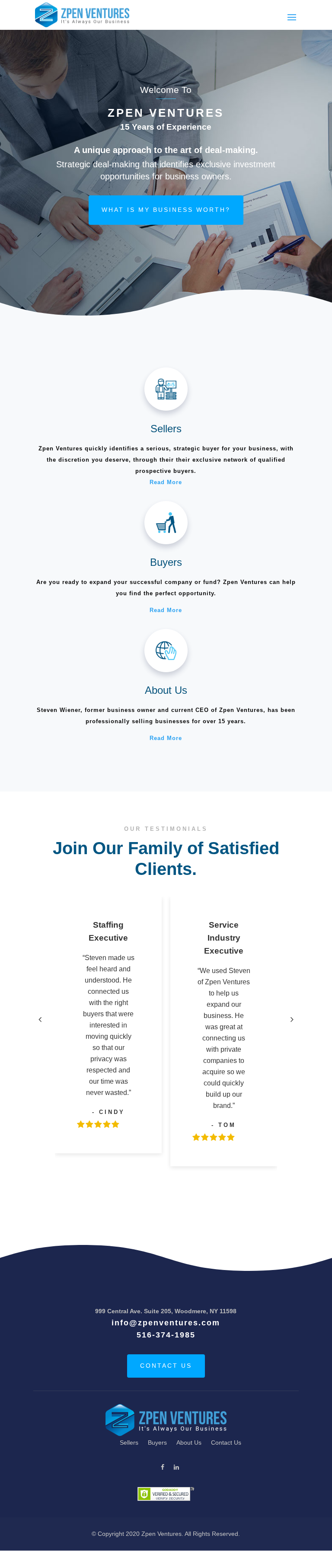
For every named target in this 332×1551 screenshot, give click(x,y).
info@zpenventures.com (166, 1322)
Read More (166, 482)
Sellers (129, 1442)
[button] (40, 1019)
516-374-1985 (166, 1335)
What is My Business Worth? (166, 209)
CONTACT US (166, 1365)
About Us (188, 1442)
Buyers (157, 1442)
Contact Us (226, 1442)
